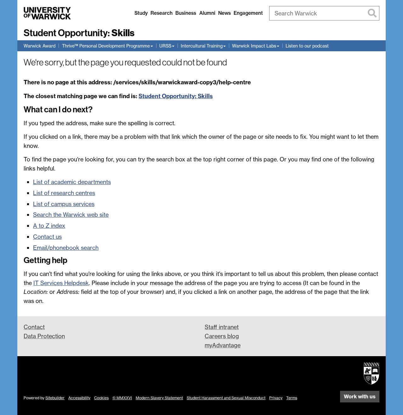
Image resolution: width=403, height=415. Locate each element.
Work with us (360, 396)
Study (141, 13)
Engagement (248, 13)
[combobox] (324, 13)
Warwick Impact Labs (254, 45)
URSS (165, 45)
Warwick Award (39, 45)
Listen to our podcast (307, 45)
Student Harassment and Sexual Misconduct (226, 397)
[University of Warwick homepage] (47, 13)
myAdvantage (223, 345)
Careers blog (222, 336)
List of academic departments (72, 181)
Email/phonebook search (66, 247)
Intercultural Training (202, 45)
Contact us (47, 236)
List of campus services (63, 203)
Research (161, 13)
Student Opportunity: (79, 33)
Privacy (275, 397)
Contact (34, 326)
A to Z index (49, 225)
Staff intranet (222, 326)
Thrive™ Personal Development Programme (106, 45)
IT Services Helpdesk (61, 282)
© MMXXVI (122, 397)
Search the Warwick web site (71, 214)
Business (185, 13)
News (224, 13)
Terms (291, 397)
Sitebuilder (55, 397)
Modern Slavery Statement (159, 397)
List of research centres (64, 192)
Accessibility (79, 397)
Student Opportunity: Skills (176, 96)
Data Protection (44, 336)
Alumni (207, 13)
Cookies (101, 397)
